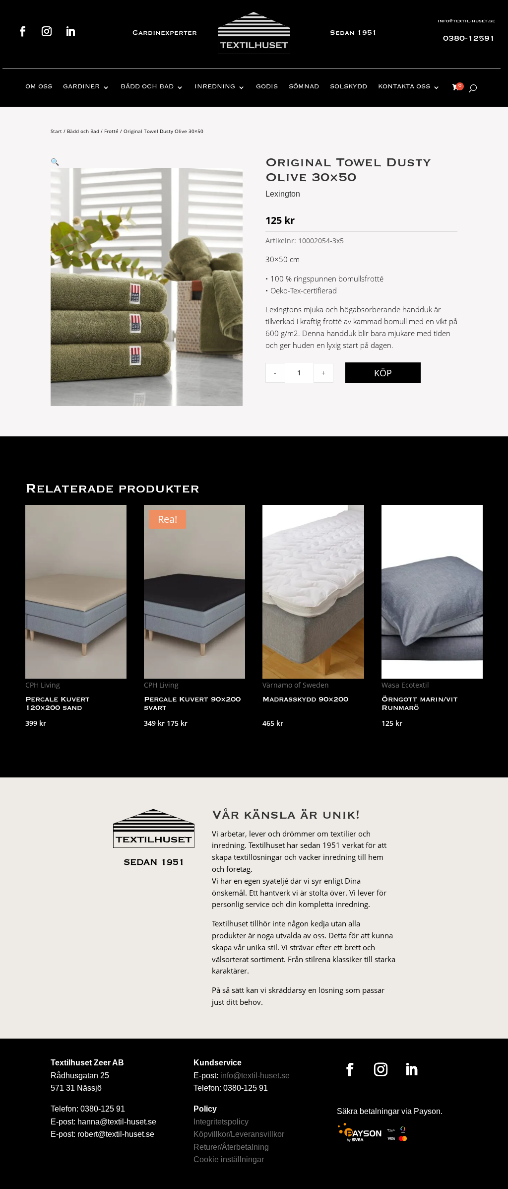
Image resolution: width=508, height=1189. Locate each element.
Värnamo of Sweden (295, 685)
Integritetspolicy (221, 1122)
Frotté (111, 131)
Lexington (282, 194)
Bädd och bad (147, 87)
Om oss (38, 87)
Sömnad (304, 87)
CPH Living (42, 685)
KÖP (383, 373)
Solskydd (348, 87)
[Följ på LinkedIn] (70, 31)
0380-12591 (469, 39)
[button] (55, 161)
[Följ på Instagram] (47, 31)
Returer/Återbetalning (231, 1147)
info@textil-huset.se (466, 21)
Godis (267, 87)
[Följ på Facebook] (23, 31)
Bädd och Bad (83, 131)
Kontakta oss (404, 87)
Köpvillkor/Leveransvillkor (238, 1134)
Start (56, 131)
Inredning (214, 87)
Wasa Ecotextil (405, 685)
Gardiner (81, 87)
